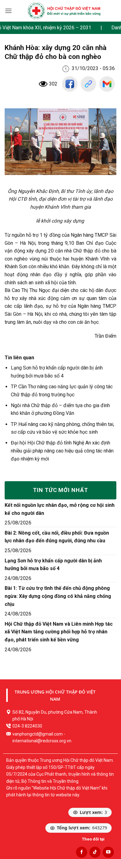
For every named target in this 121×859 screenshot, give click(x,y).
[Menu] (8, 10)
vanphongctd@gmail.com (37, 734)
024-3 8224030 (27, 725)
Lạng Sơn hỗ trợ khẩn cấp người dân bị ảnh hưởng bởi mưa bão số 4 (53, 565)
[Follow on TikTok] (95, 852)
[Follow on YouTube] (108, 852)
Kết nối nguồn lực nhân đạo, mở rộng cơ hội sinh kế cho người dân (59, 509)
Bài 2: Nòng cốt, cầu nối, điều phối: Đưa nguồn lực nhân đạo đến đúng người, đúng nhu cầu (57, 537)
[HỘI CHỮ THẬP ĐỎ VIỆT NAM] (64, 11)
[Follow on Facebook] (81, 852)
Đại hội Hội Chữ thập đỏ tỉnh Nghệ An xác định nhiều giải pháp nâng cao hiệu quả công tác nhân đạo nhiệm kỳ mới (62, 450)
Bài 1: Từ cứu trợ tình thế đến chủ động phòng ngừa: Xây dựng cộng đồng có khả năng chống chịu (58, 596)
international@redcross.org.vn (41, 740)
